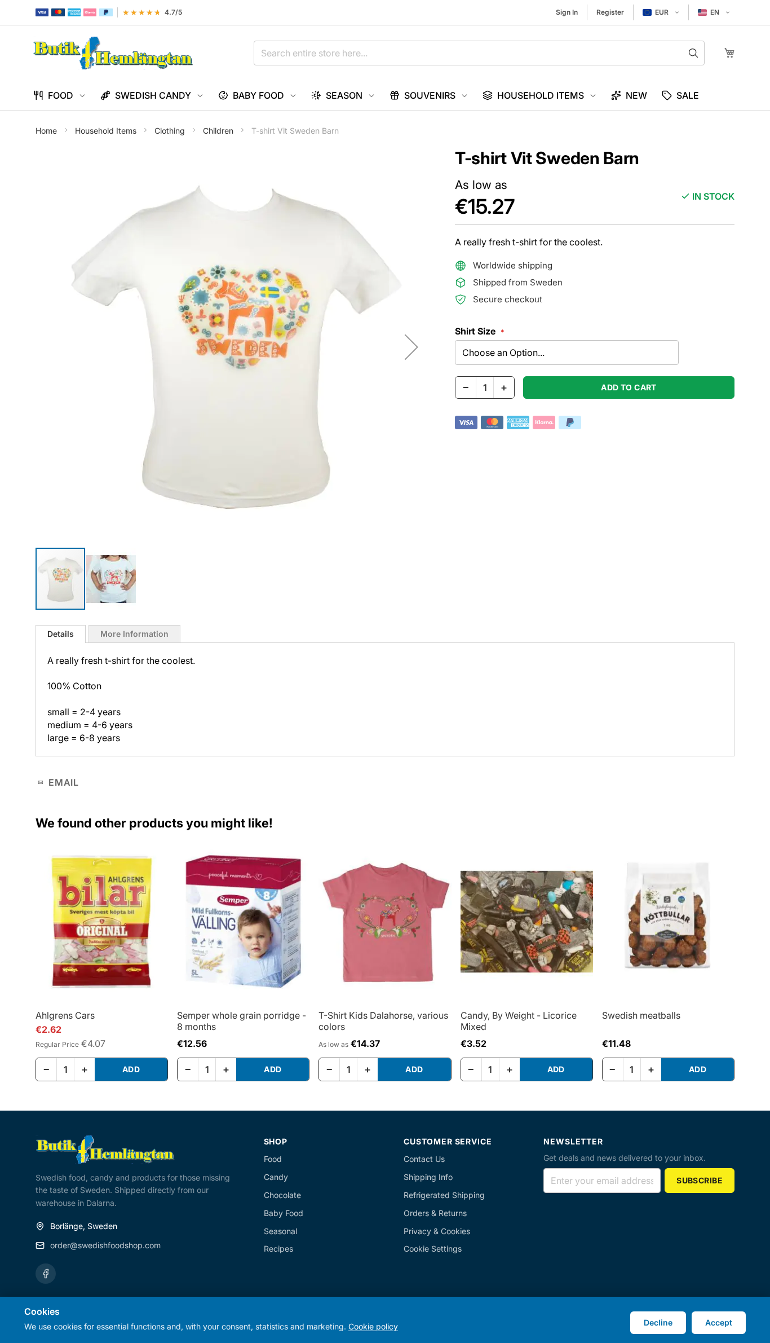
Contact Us (424, 1159)
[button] (661, 12)
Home (47, 130)
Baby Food (283, 1213)
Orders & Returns (435, 1213)
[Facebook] (46, 1273)
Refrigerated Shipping (444, 1195)
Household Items (107, 130)
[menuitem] (59, 96)
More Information (134, 634)
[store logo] (113, 53)
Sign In (567, 12)
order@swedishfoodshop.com (105, 1245)
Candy (276, 1177)
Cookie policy (373, 1326)
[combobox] (479, 53)
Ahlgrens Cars (65, 1015)
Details (60, 634)
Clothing (170, 130)
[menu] (385, 96)
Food (273, 1159)
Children (219, 130)
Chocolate (282, 1195)
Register (610, 12)
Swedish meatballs (641, 1015)
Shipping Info (428, 1177)
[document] (385, 1320)
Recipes (278, 1248)
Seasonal (280, 1231)
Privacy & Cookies (437, 1231)
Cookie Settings (433, 1248)
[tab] (61, 634)
